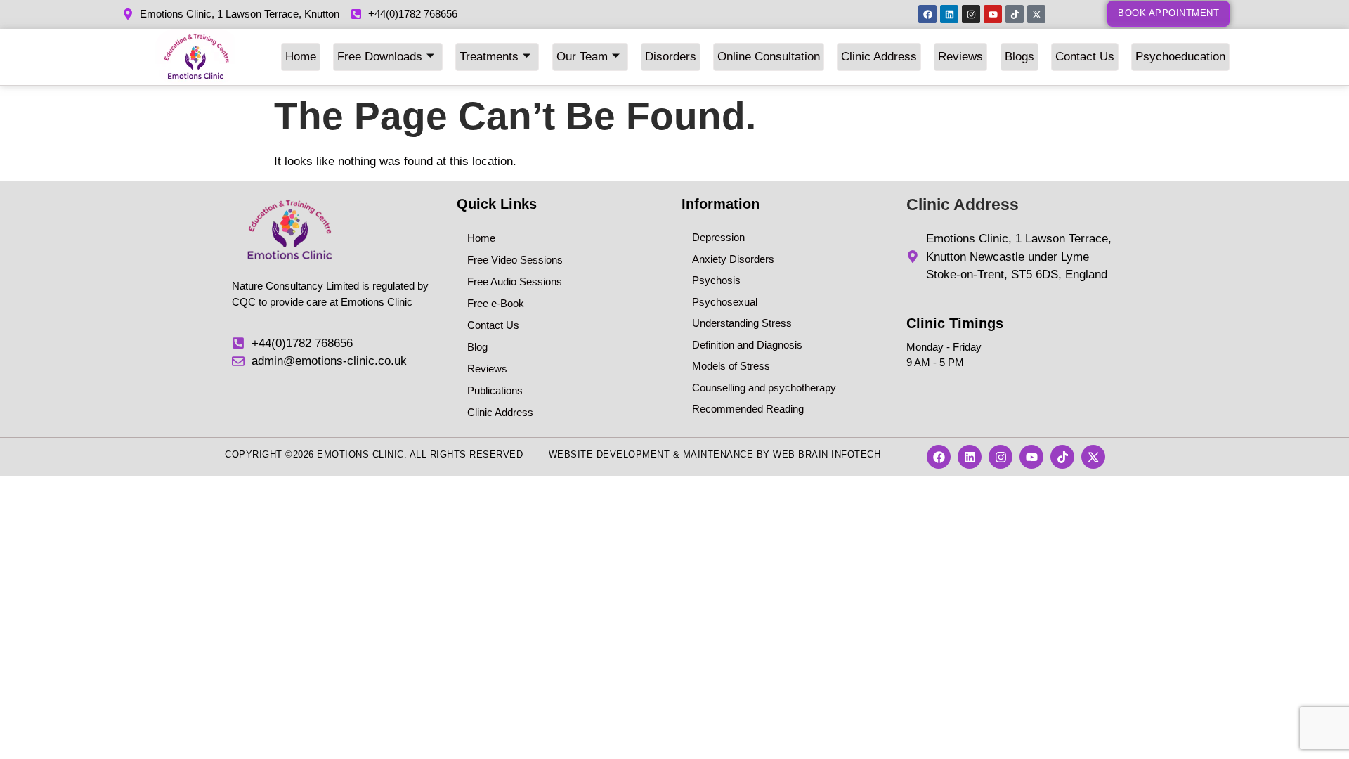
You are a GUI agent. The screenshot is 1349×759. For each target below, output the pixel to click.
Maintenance (718, 454)
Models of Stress (731, 366)
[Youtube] (993, 14)
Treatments (489, 56)
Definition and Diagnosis (747, 345)
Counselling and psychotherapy (764, 388)
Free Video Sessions (515, 260)
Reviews (960, 56)
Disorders (670, 56)
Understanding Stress (742, 323)
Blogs (1019, 56)
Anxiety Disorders (733, 259)
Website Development (609, 454)
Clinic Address (879, 56)
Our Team (582, 56)
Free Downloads (379, 56)
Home (300, 56)
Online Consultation (768, 56)
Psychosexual (724, 302)
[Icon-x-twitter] (1036, 14)
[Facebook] (927, 14)
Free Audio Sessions (514, 281)
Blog (477, 347)
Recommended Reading (748, 409)
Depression (718, 237)
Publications (495, 390)
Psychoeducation (1180, 56)
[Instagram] (971, 14)
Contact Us (1084, 56)
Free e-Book (495, 303)
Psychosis (716, 280)
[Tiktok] (1014, 14)
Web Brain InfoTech (826, 454)
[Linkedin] (949, 14)
